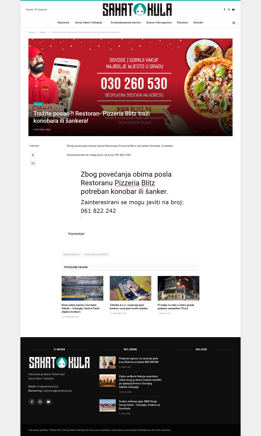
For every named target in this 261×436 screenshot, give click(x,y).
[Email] (33, 163)
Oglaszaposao (71, 254)
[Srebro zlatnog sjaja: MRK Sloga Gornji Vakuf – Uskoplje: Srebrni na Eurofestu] (107, 405)
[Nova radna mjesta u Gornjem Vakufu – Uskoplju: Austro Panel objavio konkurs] (82, 288)
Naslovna (63, 22)
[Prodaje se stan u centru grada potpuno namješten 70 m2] (178, 288)
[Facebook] (33, 155)
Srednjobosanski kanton (126, 22)
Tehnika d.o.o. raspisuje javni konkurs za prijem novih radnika (129, 307)
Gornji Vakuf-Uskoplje (88, 22)
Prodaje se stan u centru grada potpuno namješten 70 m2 (176, 307)
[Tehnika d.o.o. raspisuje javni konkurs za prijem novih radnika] (130, 288)
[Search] (233, 23)
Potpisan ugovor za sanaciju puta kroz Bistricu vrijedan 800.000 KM (138, 360)
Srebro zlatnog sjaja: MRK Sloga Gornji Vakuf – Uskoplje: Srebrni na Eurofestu (139, 405)
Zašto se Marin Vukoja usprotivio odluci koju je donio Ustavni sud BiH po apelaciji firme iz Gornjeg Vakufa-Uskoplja (140, 381)
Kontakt (198, 22)
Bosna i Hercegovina (159, 22)
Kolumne (182, 22)
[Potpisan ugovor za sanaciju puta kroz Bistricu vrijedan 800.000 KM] (107, 362)
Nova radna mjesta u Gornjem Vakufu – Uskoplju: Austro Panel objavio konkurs (80, 308)
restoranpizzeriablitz (96, 254)
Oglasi (38, 104)
